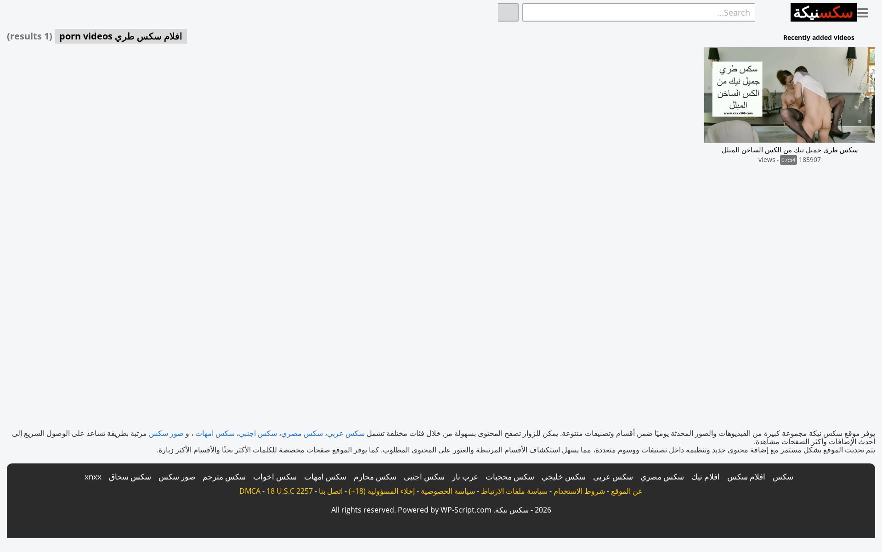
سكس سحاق (130, 476)
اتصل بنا (331, 491)
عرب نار (465, 476)
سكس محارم (375, 476)
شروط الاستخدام (579, 491)
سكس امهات (215, 433)
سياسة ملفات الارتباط (514, 491)
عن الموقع (627, 491)
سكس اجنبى (424, 476)
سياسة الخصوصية (448, 491)
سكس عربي (346, 433)
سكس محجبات (510, 476)
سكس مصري (302, 433)
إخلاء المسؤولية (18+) (382, 491)
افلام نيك (705, 476)
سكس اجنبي (258, 433)
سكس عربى (613, 476)
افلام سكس (746, 476)
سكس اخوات (275, 476)
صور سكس (166, 433)
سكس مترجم (224, 476)
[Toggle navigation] (866, 11)
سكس (783, 476)
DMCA (249, 491)
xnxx (93, 476)
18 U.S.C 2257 (289, 491)
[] (508, 12)
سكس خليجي (564, 476)
